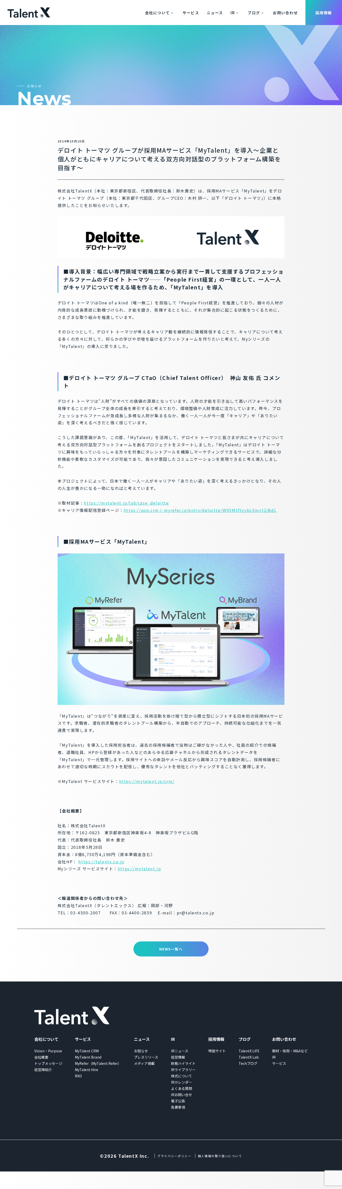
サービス (191, 12)
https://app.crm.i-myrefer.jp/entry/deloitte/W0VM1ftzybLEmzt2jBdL (200, 510)
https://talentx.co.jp (101, 862)
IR (233, 12)
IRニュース (179, 1050)
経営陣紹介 (43, 1069)
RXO (78, 1075)
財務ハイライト (183, 1063)
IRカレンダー (181, 1082)
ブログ (254, 12)
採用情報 (323, 12)
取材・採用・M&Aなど (290, 1050)
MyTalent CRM (87, 1050)
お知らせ (141, 1050)
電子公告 (178, 1100)
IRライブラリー (183, 1069)
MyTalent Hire (86, 1069)
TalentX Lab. (249, 1057)
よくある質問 (181, 1088)
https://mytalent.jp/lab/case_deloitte (126, 503)
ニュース (215, 12)
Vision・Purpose (48, 1050)
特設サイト (217, 1050)
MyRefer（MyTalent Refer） (98, 1063)
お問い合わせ (285, 12)
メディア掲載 (144, 1063)
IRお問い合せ (181, 1094)
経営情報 (178, 1057)
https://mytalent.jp (139, 869)
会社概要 (41, 1057)
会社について (157, 12)
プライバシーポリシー (174, 1156)
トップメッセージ (48, 1063)
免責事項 (178, 1107)
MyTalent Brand (88, 1057)
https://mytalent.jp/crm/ (147, 781)
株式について (181, 1075)
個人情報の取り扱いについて (220, 1156)
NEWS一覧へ (171, 948)
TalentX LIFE (249, 1050)
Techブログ (248, 1063)
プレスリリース (146, 1057)
